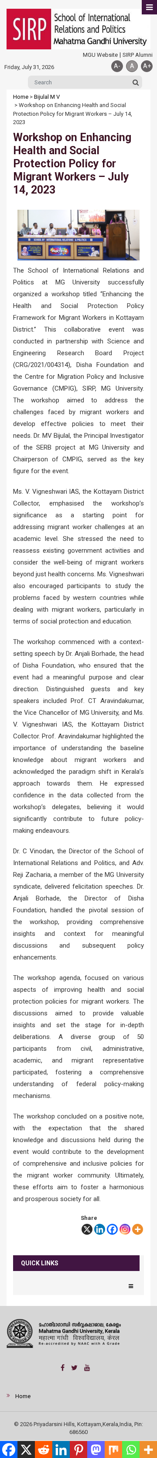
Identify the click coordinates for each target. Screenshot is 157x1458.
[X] (87, 1229)
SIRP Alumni (138, 55)
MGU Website (100, 55)
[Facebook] (112, 1229)
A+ (147, 65)
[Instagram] (124, 1229)
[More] (137, 1229)
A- (117, 65)
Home (20, 97)
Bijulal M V (47, 97)
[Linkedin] (99, 1229)
